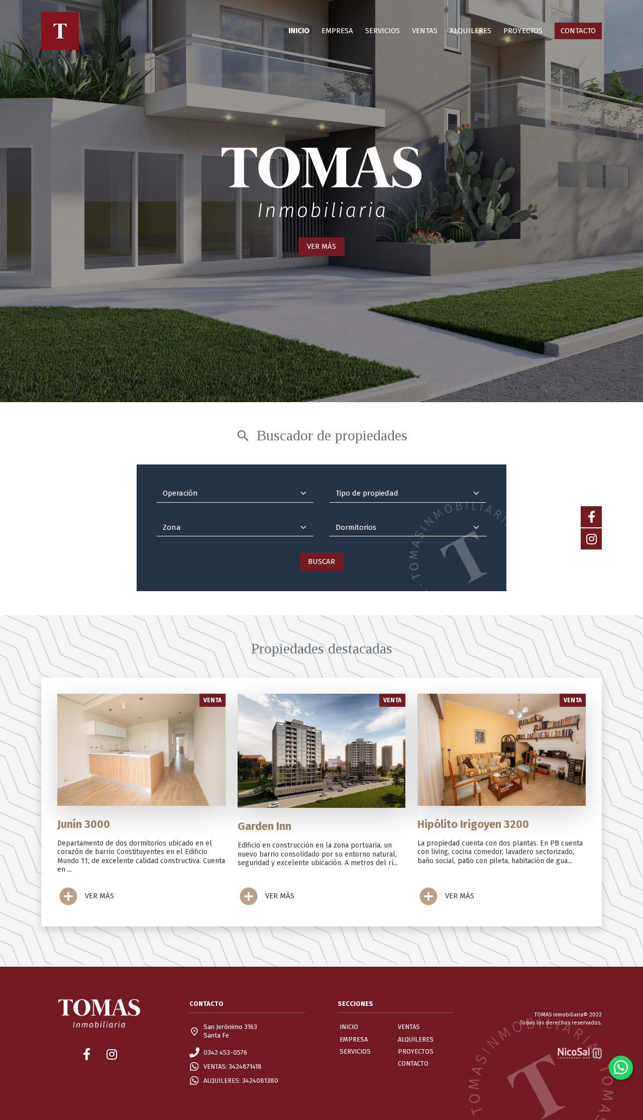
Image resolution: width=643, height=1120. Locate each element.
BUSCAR (321, 561)
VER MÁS (321, 246)
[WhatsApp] (621, 1068)
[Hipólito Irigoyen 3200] (501, 750)
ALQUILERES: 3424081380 (240, 1080)
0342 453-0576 (225, 1052)
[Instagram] (591, 538)
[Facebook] (591, 516)
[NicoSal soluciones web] (580, 1052)
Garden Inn (264, 826)
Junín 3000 (83, 824)
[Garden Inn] (322, 751)
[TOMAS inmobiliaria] (60, 31)
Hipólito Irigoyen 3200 (473, 824)
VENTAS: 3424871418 (232, 1066)
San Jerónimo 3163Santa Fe (230, 1031)
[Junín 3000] (141, 750)
